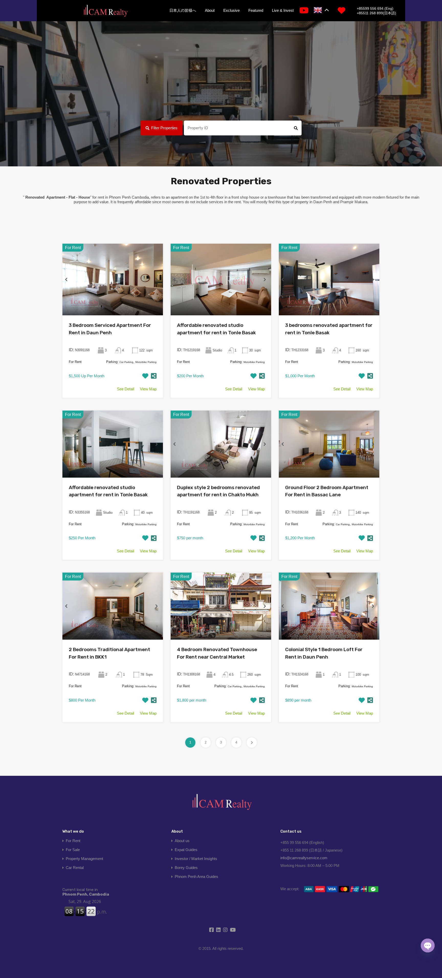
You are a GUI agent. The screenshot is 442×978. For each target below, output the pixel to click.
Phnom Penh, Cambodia (85, 892)
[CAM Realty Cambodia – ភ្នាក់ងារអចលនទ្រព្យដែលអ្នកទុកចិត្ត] (105, 11)
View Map (148, 389)
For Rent (73, 841)
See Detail (125, 389)
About (210, 10)
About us (182, 841)
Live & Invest (283, 10)
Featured (255, 10)
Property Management (84, 859)
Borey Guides (186, 867)
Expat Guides (186, 850)
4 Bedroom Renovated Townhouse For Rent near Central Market (217, 653)
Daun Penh (322, 202)
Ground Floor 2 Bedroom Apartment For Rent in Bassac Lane (326, 491)
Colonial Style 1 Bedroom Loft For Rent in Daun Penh (323, 653)
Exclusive (231, 10)
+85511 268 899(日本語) (376, 13)
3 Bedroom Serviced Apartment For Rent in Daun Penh (110, 329)
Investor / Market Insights (196, 859)
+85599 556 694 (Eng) (375, 8)
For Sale (73, 850)
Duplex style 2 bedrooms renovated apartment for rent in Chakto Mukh (218, 491)
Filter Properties (164, 128)
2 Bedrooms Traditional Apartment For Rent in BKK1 (109, 653)
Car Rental (75, 867)
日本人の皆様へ (182, 10)
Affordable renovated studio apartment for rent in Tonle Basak (216, 329)
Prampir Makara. (354, 202)
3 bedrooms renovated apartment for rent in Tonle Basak (328, 329)
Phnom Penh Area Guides (196, 876)
